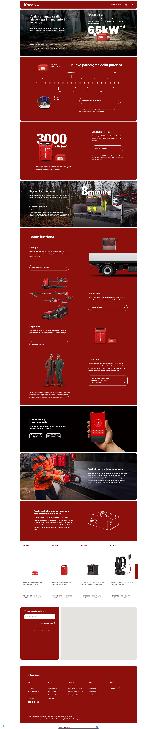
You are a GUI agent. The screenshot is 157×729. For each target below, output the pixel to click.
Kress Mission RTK (94, 688)
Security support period (79, 719)
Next (136, 571)
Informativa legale (60, 719)
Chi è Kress (31, 688)
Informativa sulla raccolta (64, 727)
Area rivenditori (116, 5)
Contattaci (31, 698)
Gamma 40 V (52, 698)
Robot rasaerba (52, 688)
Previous (20, 571)
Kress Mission (93, 691)
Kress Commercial (94, 695)
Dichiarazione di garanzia (75, 691)
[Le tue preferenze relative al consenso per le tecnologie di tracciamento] (3, 726)
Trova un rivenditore (33, 691)
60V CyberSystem (53, 691)
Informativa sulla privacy (34, 719)
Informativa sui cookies (48, 719)
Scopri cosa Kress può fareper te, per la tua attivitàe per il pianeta (100, 381)
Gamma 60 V (52, 695)
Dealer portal (31, 695)
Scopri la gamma (96, 308)
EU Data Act (69, 719)
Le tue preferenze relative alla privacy (82, 727)
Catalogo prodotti (73, 695)
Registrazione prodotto (75, 688)
